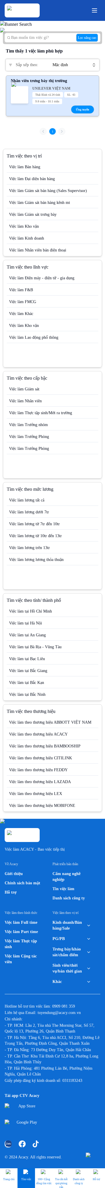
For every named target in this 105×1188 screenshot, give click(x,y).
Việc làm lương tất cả (26, 500)
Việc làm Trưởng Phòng (29, 436)
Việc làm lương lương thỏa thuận (36, 559)
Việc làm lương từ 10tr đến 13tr (35, 536)
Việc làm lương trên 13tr (29, 548)
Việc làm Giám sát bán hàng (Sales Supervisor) (48, 191)
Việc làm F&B (21, 290)
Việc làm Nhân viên (25, 401)
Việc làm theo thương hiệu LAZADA (40, 782)
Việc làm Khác (21, 314)
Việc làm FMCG (22, 302)
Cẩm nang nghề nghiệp (66, 877)
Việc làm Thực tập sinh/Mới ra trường (40, 413)
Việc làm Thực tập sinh (21, 944)
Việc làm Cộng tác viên (21, 959)
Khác (57, 981)
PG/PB (58, 939)
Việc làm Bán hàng (24, 167)
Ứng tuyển (82, 109)
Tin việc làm (63, 889)
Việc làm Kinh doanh (26, 238)
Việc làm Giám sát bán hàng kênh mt (39, 202)
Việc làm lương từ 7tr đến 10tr (34, 524)
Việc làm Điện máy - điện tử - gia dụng (41, 278)
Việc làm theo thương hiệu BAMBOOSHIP (44, 746)
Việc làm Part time (21, 932)
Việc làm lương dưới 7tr (29, 512)
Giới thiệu (14, 874)
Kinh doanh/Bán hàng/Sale (67, 925)
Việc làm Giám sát (24, 389)
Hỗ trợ (11, 892)
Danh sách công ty (68, 898)
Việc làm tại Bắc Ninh (27, 694)
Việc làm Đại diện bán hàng (32, 179)
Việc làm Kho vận (24, 226)
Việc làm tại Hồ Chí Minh (30, 611)
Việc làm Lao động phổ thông (33, 337)
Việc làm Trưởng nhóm (28, 425)
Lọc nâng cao (87, 38)
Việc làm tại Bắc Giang (28, 671)
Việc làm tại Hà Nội (25, 623)
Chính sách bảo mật (22, 883)
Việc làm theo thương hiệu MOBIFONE (42, 805)
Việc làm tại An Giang (27, 635)
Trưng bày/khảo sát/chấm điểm (66, 952)
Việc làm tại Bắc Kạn (26, 682)
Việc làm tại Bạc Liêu (27, 659)
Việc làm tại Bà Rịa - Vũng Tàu (35, 647)
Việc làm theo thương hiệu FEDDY (38, 770)
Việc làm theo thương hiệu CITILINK (40, 758)
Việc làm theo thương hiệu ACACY (38, 734)
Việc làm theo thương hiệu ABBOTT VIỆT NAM (50, 722)
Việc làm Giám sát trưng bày (33, 214)
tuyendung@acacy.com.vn (59, 1012)
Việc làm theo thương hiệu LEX (35, 794)
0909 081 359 (63, 1006)
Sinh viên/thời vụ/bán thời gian (67, 968)
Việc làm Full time (21, 922)
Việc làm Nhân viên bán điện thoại (37, 250)
